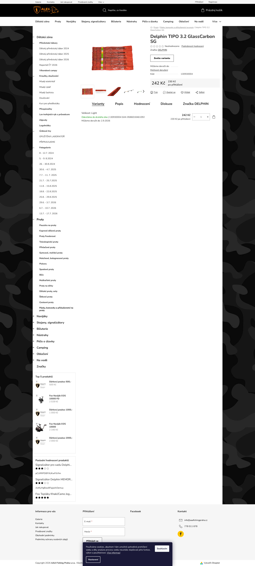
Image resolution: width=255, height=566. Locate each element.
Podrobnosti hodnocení (193, 46)
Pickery (43, 263)
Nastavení (93, 559)
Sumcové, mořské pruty (51, 252)
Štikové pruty (45, 296)
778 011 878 (190, 526)
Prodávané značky (85, 2)
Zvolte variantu (162, 58)
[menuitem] (42, 21)
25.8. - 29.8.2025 (48, 197)
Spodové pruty (46, 269)
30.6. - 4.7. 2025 (47, 169)
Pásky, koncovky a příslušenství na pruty (56, 309)
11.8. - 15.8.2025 (48, 186)
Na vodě (42, 360)
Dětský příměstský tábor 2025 (54, 53)
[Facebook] (181, 534)
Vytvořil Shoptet (212, 562)
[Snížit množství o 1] (194, 117)
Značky (41, 366)
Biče (41, 274)
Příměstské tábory (48, 43)
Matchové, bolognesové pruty (54, 258)
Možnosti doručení (159, 70)
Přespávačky (45, 109)
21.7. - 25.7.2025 (48, 180)
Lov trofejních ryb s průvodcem (54, 114)
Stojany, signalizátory (50, 322)
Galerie (38, 2)
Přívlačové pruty (47, 247)
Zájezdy (43, 120)
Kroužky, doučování (48, 76)
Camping (42, 348)
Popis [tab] (119, 104)
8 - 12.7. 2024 (46, 153)
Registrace (213, 2)
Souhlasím (162, 548)
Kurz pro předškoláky (49, 103)
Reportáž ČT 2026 (48, 65)
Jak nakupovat (66, 2)
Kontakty (50, 2)
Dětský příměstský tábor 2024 (54, 48)
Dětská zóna (44, 37)
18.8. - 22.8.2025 (48, 191)
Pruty (40, 219)
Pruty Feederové (47, 236)
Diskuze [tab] (166, 104)
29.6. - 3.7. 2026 (47, 202)
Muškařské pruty (47, 280)
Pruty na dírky (46, 285)
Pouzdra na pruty (47, 225)
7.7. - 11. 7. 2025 (48, 175)
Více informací (113, 552)
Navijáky (42, 316)
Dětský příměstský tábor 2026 (54, 59)
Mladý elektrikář (47, 81)
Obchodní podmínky (44, 535)
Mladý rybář (45, 87)
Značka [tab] (196, 104)
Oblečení (42, 354)
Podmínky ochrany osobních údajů (51, 539)
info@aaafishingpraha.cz (195, 520)
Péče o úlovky (45, 341)
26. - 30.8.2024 (47, 164)
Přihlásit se (92, 541)
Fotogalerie (45, 147)
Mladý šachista (46, 92)
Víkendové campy (48, 70)
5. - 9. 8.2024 (46, 158)
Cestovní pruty (46, 302)
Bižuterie (42, 329)
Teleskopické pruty (48, 241)
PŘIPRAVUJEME (47, 141)
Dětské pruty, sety (48, 291)
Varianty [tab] (98, 104)
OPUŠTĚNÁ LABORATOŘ (52, 136)
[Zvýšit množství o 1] (208, 117)
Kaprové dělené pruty (50, 230)
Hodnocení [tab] (142, 104)
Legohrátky (45, 125)
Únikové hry (45, 131)
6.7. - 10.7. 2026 (47, 208)
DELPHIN (162, 49)
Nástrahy (42, 335)
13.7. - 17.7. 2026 (48, 213)
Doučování (44, 98)
